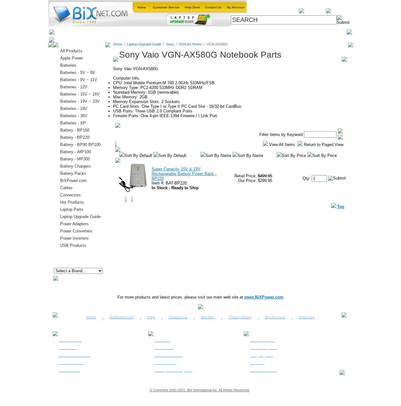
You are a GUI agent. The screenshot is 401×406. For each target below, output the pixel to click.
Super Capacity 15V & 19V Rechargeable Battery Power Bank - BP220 (184, 174)
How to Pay (68, 348)
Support (257, 363)
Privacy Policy (240, 317)
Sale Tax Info (69, 370)
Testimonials (165, 363)
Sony (170, 44)
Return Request (263, 348)
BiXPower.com (285, 31)
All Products (251, 31)
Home (63, 31)
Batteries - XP (73, 123)
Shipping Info (261, 355)
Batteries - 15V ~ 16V (80, 94)
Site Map (208, 317)
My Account (275, 317)
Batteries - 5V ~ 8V (77, 72)
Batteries (84, 31)
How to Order (70, 340)
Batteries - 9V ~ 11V (78, 79)
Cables (136, 31)
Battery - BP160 (74, 130)
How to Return (262, 340)
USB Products (73, 245)
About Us (162, 340)
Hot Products (72, 202)
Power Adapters (216, 31)
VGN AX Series (190, 44)
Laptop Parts (71, 209)
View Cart (307, 317)
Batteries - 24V (73, 108)
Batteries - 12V (73, 87)
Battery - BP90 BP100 (80, 144)
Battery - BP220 (74, 137)
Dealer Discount (263, 370)
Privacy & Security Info (173, 370)
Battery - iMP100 (75, 151)
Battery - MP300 (75, 159)
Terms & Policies (168, 355)
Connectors (112, 31)
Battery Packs (73, 173)
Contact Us (178, 317)
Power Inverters (74, 238)
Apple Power (71, 58)
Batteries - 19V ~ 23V (80, 101)
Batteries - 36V (73, 115)
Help (151, 317)
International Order (75, 355)
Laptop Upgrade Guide (172, 31)
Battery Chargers (75, 166)
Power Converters (76, 231)
